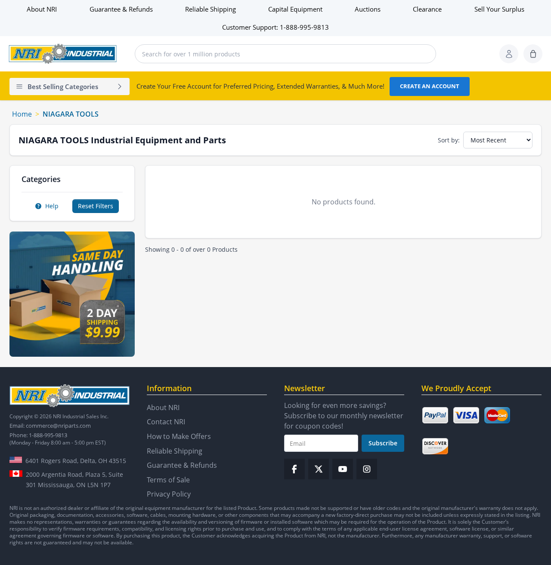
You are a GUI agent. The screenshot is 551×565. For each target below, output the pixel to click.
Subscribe (382, 443)
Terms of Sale (168, 480)
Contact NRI (166, 421)
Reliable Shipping (210, 9)
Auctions (368, 9)
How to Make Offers (179, 436)
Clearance (427, 9)
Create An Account (429, 86)
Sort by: (449, 140)
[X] (318, 469)
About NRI (42, 9)
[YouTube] (342, 469)
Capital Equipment (295, 9)
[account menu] (508, 53)
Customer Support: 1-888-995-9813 (275, 27)
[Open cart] (532, 53)
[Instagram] (366, 469)
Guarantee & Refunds (121, 9)
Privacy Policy (169, 494)
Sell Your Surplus (499, 9)
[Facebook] (294, 469)
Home (22, 114)
